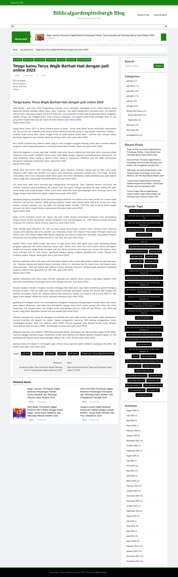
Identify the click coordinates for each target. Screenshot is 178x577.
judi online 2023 (72, 120)
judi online (39, 60)
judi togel (71, 60)
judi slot (61, 60)
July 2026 (130, 415)
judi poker (50, 60)
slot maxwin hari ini (136, 380)
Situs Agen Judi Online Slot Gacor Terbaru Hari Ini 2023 (144, 312)
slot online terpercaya (153, 385)
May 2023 (130, 531)
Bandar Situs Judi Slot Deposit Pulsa (144, 211)
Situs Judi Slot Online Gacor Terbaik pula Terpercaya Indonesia (144, 329)
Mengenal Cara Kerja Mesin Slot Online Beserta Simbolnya (144, 298)
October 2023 (131, 506)
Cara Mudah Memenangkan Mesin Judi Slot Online (144, 217)
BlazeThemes (101, 572)
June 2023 (130, 526)
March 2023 (131, 541)
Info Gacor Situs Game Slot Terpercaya (144, 247)
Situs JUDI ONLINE (144, 318)
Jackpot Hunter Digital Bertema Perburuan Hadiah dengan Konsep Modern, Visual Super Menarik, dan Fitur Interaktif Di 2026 (145, 183)
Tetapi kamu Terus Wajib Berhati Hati (97, 354)
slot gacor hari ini (151, 366)
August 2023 (131, 516)
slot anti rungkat (148, 356)
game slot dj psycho (135, 230)
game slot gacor (153, 230)
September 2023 (132, 511)
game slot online (144, 235)
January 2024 (131, 491)
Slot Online (130, 130)
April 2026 (130, 420)
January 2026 (131, 436)
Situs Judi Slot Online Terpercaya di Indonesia (144, 335)
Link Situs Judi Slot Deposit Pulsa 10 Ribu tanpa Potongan (144, 284)
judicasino (73, 354)
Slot (135, 356)
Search (158, 66)
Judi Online (18, 108)
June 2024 (130, 466)
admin (17, 75)
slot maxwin (155, 376)
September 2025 (132, 451)
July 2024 (130, 461)
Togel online (132, 120)
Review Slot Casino (134, 111)
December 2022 (132, 556)
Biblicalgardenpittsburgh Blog (89, 13)
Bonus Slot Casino (135, 115)
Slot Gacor (130, 125)
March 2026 (131, 426)
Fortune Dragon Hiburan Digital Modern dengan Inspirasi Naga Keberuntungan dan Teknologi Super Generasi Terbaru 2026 (144, 194)
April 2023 (130, 536)
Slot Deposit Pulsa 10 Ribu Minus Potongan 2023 (144, 361)
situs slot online (144, 344)
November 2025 (132, 441)
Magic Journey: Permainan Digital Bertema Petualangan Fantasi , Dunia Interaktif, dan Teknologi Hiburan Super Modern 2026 (100, 35)
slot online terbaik (134, 385)
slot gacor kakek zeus (144, 371)
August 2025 (131, 456)
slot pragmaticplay (137, 390)
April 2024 (130, 476)
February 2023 (132, 546)
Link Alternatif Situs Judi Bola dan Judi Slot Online (144, 278)
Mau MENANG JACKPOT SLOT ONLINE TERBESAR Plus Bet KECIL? (144, 291)
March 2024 (131, 481)
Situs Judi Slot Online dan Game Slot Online (144, 323)
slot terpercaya (144, 395)
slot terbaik (153, 390)
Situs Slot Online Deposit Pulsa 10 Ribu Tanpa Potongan (144, 350)
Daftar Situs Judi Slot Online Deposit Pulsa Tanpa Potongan (144, 224)
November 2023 (132, 501)
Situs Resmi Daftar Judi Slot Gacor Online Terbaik (144, 339)
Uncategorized (84, 60)
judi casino (28, 60)
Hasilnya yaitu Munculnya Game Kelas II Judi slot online (144, 241)
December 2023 (132, 496)
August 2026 (131, 410)
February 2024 (132, 486)
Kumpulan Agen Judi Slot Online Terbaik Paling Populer (144, 272)
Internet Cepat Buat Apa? (137, 251)
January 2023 (131, 551)
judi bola (17, 60)
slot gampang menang (136, 376)
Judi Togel (151, 266)
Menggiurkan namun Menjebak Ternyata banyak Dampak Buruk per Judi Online (144, 305)
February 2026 (132, 431)
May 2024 (130, 471)
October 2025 (131, 446)
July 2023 (130, 521)
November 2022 (132, 561)
